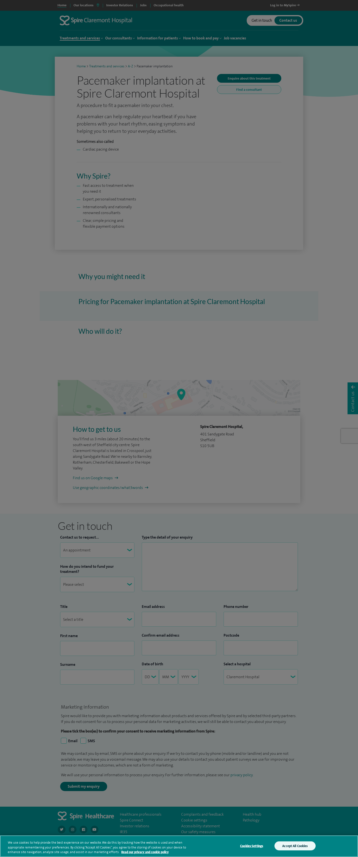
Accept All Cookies (295, 846)
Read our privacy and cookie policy (145, 852)
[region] (179, 846)
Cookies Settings (251, 846)
